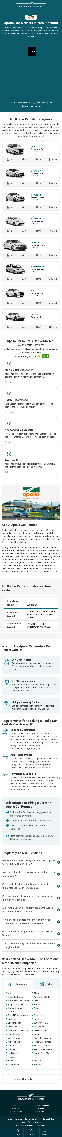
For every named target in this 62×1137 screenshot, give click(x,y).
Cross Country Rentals (15, 1010)
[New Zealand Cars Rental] (31, 5)
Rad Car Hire (14, 1053)
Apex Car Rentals (16, 997)
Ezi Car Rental (14, 1023)
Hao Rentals (14, 1034)
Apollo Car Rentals (43, 997)
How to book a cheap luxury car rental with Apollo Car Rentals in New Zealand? (28, 862)
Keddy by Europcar (42, 1038)
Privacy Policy (48, 1119)
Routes (11, 1057)
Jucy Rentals (14, 1038)
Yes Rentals (13, 1064)
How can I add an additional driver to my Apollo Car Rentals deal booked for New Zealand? (27, 921)
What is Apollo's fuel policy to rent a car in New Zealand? (27, 933)
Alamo (37, 993)
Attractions (39, 1109)
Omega (11, 1049)
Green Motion (40, 1030)
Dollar (36, 1008)
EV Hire (37, 1019)
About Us (14, 1106)
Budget (37, 1004)
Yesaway (38, 1064)
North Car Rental (42, 1045)
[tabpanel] (31, 1029)
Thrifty (37, 1060)
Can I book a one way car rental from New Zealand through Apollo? (28, 945)
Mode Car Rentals (42, 1042)
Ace (10, 993)
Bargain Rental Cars (17, 1004)
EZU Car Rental (41, 1023)
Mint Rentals (14, 1042)
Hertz (36, 1034)
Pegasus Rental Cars (44, 1049)
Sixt (35, 1057)
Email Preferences (15, 1119)
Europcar (12, 1019)
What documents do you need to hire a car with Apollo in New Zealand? (27, 898)
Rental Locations (42, 1106)
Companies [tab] (21, 984)
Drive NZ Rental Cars (18, 1015)
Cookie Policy (27, 1122)
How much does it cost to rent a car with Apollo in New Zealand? (29, 874)
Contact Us (14, 1109)
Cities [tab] (49, 984)
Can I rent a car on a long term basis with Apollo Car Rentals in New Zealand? (27, 910)
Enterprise (39, 1015)
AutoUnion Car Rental (18, 1000)
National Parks (16, 1112)
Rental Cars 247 (41, 1053)
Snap (10, 1060)
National (12, 1045)
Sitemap (38, 1122)
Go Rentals (39, 1026)
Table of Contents (22, 1079)
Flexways (12, 1026)
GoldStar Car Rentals (18, 1030)
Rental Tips (40, 1112)
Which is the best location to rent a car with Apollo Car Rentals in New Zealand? (25, 886)
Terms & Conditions (33, 1119)
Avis (36, 1000)
